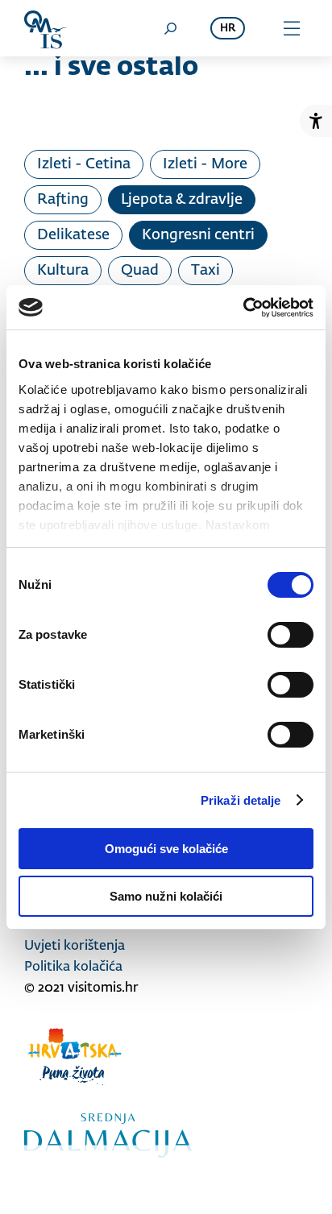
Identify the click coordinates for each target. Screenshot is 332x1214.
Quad (140, 270)
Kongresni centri (198, 235)
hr (227, 28)
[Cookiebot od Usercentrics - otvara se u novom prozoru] (242, 307)
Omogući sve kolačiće (166, 849)
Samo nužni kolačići (166, 896)
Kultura (63, 270)
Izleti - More (205, 164)
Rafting (63, 200)
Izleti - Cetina (84, 164)
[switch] (290, 635)
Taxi (205, 270)
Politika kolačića (73, 967)
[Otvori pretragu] (170, 28)
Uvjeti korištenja (74, 946)
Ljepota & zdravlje (182, 200)
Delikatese (73, 235)
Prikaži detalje (241, 800)
